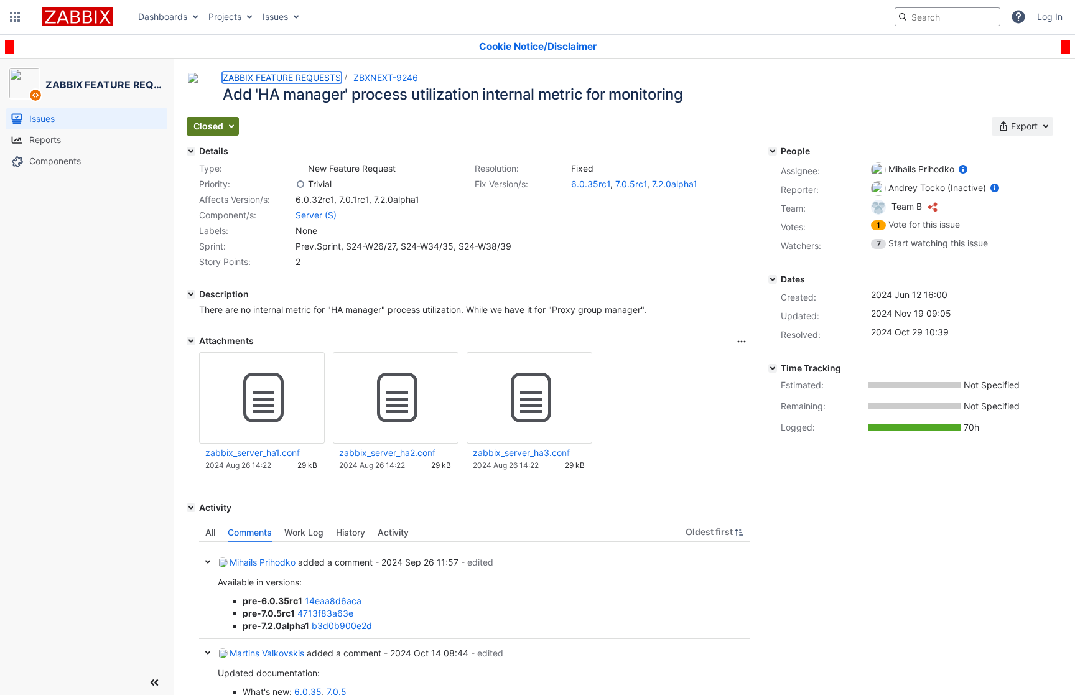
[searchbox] (947, 17)
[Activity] (191, 507)
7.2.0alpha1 (674, 184)
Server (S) (316, 215)
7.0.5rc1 (631, 184)
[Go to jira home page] (77, 16)
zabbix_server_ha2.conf (387, 452)
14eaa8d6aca (333, 600)
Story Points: (225, 261)
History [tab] (350, 532)
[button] (15, 16)
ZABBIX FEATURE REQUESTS (282, 77)
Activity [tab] (393, 532)
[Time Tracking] (772, 368)
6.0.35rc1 (590, 184)
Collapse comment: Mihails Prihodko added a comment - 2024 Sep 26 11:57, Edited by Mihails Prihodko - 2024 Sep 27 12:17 (208, 562)
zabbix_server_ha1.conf (252, 452)
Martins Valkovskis (267, 653)
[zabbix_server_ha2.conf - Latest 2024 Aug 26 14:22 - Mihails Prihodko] (396, 398)
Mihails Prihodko (263, 562)
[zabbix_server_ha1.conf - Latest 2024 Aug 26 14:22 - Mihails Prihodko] (262, 398)
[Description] (191, 294)
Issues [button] (275, 16)
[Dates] (772, 279)
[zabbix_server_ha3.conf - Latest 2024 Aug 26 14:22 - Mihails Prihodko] (529, 398)
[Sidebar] (154, 682)
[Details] (191, 151)
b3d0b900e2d (342, 625)
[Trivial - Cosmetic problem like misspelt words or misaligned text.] (300, 184)
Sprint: (212, 246)
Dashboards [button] (162, 16)
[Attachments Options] (741, 341)
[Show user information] (963, 169)
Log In (1050, 16)
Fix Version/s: (501, 184)
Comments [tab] (250, 532)
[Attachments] (191, 341)
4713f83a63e (325, 613)
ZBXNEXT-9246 (385, 77)
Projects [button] (224, 16)
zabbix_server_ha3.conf (521, 452)
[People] (772, 151)
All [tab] (210, 532)
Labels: (213, 230)
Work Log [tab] (303, 532)
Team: (793, 208)
